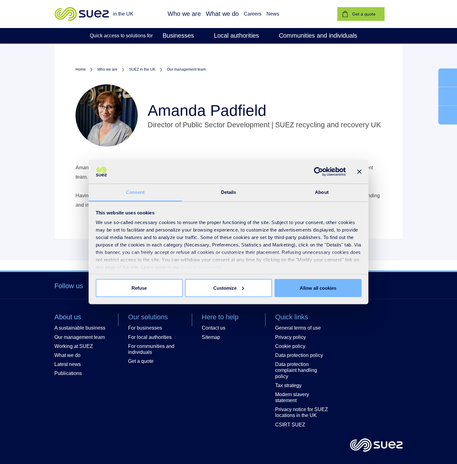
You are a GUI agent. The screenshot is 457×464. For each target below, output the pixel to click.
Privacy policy (290, 337)
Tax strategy (288, 385)
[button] (184, 14)
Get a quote (141, 361)
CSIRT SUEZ (290, 424)
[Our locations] (447, 96)
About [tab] (322, 192)
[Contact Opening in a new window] (447, 78)
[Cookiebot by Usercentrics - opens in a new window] (318, 171)
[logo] (376, 445)
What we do (67, 355)
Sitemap (211, 337)
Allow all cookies (318, 287)
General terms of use (298, 327)
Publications (68, 373)
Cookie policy (290, 346)
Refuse (139, 287)
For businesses (145, 327)
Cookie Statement (201, 267)
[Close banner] (359, 172)
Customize (225, 287)
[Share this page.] (447, 115)
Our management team (79, 337)
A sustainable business (79, 327)
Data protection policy (299, 355)
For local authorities (150, 337)
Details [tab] (228, 192)
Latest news (67, 364)
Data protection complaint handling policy (296, 370)
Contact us (213, 327)
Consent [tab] (135, 192)
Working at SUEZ (73, 346)
